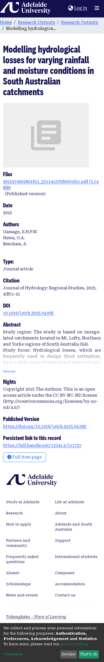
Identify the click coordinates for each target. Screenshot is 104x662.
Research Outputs (36, 22)
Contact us (65, 595)
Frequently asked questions (22, 559)
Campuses (64, 573)
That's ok (88, 654)
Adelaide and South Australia (73, 526)
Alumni (12, 573)
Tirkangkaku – (36, 617)
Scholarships (18, 584)
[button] (70, 8)
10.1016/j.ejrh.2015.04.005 (28, 313)
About (60, 513)
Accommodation (70, 584)
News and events (22, 595)
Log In (81, 8)
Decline (68, 654)
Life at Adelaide (69, 502)
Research (14, 513)
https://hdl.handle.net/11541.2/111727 (42, 445)
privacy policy (73, 644)
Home (6, 22)
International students (76, 557)
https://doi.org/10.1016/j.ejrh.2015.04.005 (44, 426)
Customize (13, 654)
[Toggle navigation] (97, 8)
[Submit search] (64, 8)
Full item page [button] (26, 457)
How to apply (18, 524)
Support (62, 540)
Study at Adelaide (23, 502)
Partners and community (18, 543)
